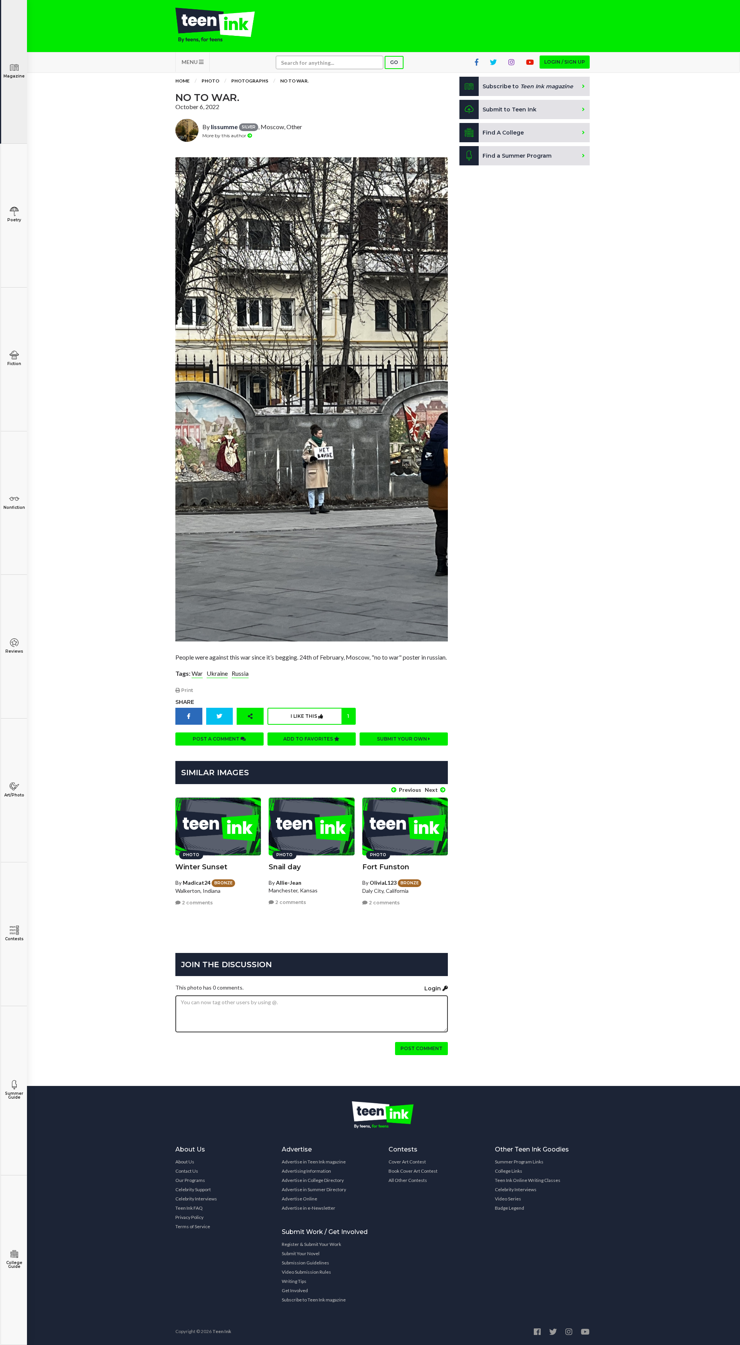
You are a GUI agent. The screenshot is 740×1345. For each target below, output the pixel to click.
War (197, 673)
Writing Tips (294, 1281)
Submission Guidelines (305, 1263)
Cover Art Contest (407, 1162)
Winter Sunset (201, 867)
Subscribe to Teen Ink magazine (314, 1300)
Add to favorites (308, 739)
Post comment (421, 1048)
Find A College (503, 132)
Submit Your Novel (301, 1253)
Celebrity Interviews (196, 1199)
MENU (190, 62)
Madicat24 (196, 882)
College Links (508, 1171)
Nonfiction (14, 507)
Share (184, 702)
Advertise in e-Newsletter (308, 1208)
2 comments (197, 903)
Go (394, 62)
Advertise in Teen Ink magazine (314, 1162)
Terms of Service (192, 1226)
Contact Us (186, 1171)
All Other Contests (407, 1180)
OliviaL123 (383, 882)
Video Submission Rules (306, 1272)
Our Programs (190, 1180)
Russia (240, 673)
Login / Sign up (564, 62)
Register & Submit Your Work (311, 1244)
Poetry (14, 219)
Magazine (14, 76)
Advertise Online (299, 1199)
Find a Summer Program (517, 155)
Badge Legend (509, 1208)
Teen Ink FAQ (189, 1208)
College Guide (14, 1264)
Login (433, 988)
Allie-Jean (288, 882)
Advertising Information (306, 1171)
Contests (14, 938)
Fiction (14, 363)
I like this (320, 716)
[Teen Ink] (222, 25)
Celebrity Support (193, 1189)
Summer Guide (14, 1095)
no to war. (294, 81)
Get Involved (295, 1290)
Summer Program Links (519, 1162)
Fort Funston (385, 867)
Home (182, 81)
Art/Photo (14, 795)
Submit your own (402, 739)
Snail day (285, 867)
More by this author (224, 135)
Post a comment (216, 739)
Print (186, 690)
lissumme (224, 126)
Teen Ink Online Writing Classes (527, 1180)
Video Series (508, 1199)
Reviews (14, 651)
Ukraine (217, 673)
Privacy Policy (189, 1217)
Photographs (249, 81)
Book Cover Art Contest (412, 1171)
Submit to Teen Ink (509, 109)
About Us (184, 1162)
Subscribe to (528, 86)
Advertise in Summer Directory (314, 1189)
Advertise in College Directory (313, 1180)
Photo (210, 81)
